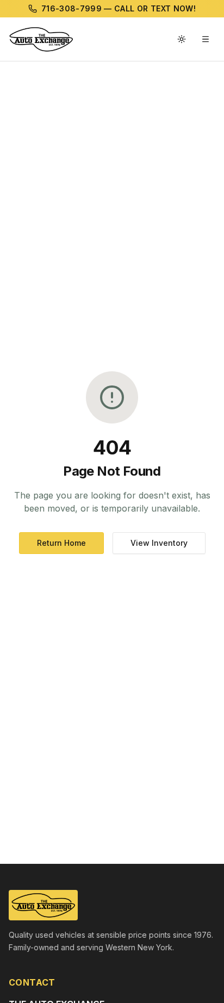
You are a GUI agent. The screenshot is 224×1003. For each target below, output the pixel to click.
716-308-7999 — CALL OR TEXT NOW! (118, 8)
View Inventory (159, 542)
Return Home (61, 542)
